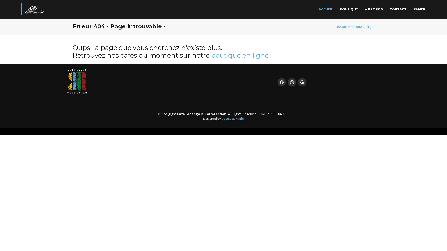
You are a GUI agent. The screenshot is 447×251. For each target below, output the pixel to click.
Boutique (349, 9)
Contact (398, 9)
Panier (419, 9)
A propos (374, 9)
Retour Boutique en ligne (355, 26)
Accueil (326, 9)
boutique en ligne (240, 55)
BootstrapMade (233, 118)
